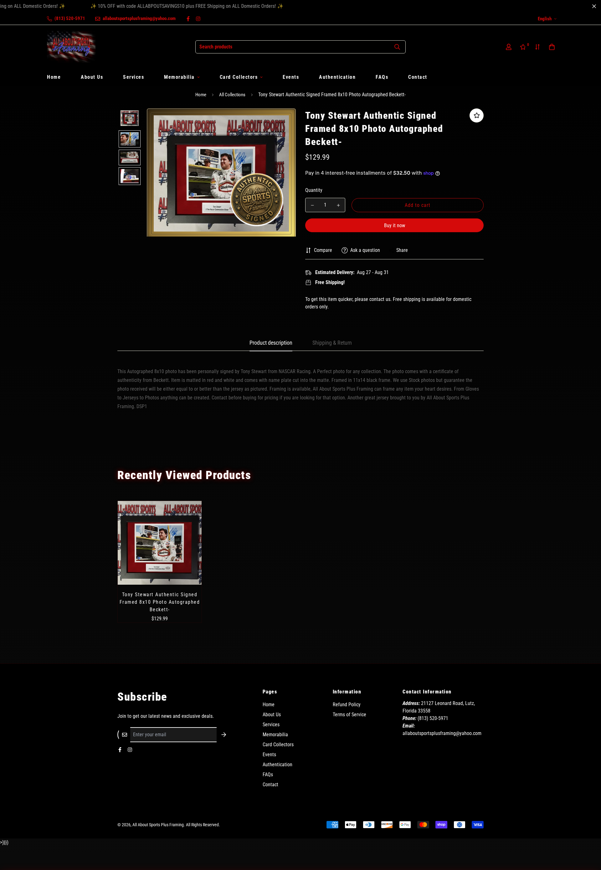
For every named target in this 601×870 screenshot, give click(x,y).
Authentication (337, 77)
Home (54, 77)
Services (133, 77)
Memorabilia (179, 77)
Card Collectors (239, 77)
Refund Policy (347, 705)
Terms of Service (349, 715)
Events (291, 77)
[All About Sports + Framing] (71, 47)
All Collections (232, 95)
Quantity (313, 190)
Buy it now (394, 225)
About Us (92, 77)
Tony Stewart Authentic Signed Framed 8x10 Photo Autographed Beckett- (160, 602)
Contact (417, 77)
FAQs (382, 77)
